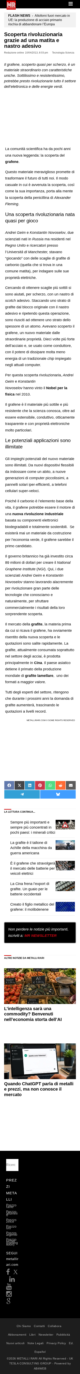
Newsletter (46, 1334)
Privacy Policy (56, 1343)
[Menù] (71, 4)
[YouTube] (9, 1287)
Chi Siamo (24, 1326)
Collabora (54, 1326)
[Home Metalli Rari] (11, 8)
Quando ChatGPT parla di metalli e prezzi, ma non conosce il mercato (38, 1089)
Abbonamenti (17, 1334)
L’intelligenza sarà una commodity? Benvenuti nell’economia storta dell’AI (33, 1014)
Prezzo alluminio (12, 1213)
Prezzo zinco (11, 1220)
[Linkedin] (12, 1280)
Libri (32, 1334)
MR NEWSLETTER (40, 936)
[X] (15, 1273)
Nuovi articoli (15, 1343)
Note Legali (35, 1343)
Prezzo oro (11, 1227)
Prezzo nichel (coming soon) (12, 1242)
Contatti (39, 1326)
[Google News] (8, 1302)
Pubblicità (63, 1334)
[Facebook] (8, 1273)
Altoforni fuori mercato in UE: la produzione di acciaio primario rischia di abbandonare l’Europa (39, 20)
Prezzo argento (11, 1233)
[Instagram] (9, 1295)
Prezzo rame (11, 1206)
